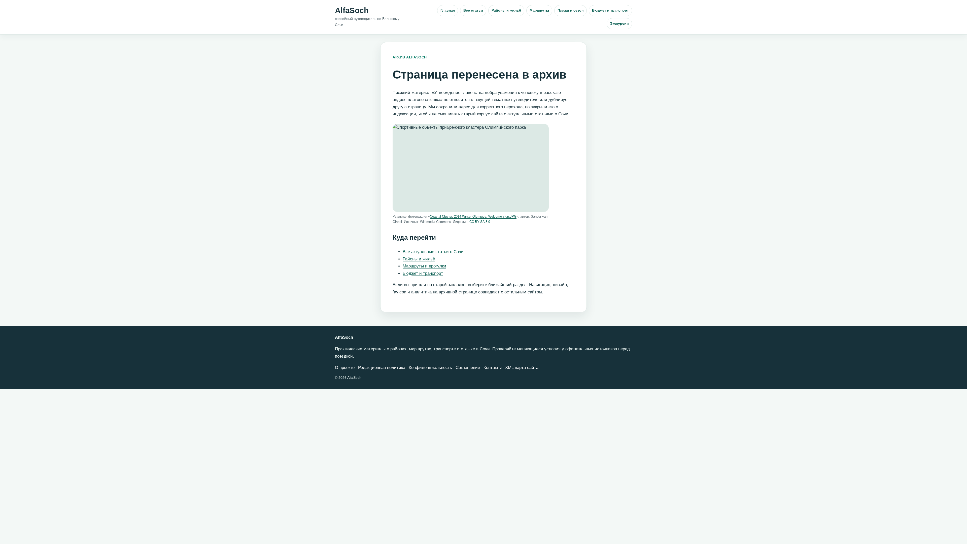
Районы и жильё (506, 10)
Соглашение (468, 367)
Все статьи (473, 10)
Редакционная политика (381, 367)
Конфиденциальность (430, 367)
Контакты (493, 367)
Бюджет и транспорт (610, 10)
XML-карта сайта (521, 367)
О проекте (345, 367)
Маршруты (539, 10)
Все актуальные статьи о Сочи (433, 251)
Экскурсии (619, 23)
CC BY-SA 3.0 (479, 222)
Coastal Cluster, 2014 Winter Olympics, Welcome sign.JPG (473, 216)
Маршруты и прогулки (424, 266)
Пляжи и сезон (570, 10)
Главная (447, 10)
